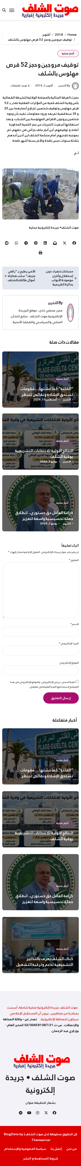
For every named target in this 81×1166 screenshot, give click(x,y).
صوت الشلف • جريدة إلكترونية (40, 1083)
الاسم (74, 624)
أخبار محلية (68, 53)
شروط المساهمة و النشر (40, 1158)
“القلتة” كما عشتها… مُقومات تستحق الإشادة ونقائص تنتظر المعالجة (46, 394)
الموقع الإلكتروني (69, 662)
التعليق (74, 560)
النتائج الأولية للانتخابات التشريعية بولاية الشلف (44, 453)
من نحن (72, 1149)
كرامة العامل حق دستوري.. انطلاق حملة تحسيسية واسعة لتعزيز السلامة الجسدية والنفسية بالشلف (42, 518)
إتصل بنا (56, 1149)
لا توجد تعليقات (20, 86)
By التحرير (64, 85)
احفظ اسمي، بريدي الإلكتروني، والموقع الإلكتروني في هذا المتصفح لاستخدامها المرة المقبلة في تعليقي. (44, 684)
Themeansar (41, 1140)
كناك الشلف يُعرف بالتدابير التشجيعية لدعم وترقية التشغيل (44, 961)
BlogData (11, 1134)
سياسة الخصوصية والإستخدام (25, 1149)
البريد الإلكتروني (69, 643)
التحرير (53, 302)
